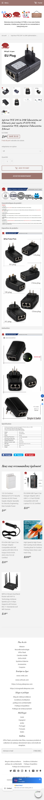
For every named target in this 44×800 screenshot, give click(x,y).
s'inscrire (37, 751)
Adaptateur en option (9, 146)
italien (22, 732)
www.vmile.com (22, 676)
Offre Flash (22, 652)
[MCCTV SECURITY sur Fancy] (40, 771)
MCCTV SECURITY (24, 777)
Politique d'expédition (22, 706)
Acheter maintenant (22, 176)
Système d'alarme (22, 661)
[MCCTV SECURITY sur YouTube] (33, 771)
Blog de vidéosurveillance (22, 697)
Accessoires (22, 664)
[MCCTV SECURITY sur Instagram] (22, 771)
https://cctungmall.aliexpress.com (22, 688)
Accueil (4, 35)
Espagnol (22, 720)
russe (22, 717)
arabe (22, 723)
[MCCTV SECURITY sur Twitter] (11, 771)
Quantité (5, 157)
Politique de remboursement (22, 709)
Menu (6, 3)
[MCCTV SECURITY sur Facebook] (14, 771)
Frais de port (6, 140)
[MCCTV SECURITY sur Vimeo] (37, 771)
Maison (22, 647)
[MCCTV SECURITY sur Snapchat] (26, 771)
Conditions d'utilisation (22, 700)
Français (22, 729)
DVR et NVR (22, 658)
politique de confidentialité (22, 703)
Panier (39, 3)
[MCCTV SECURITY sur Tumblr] (29, 771)
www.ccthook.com (22, 680)
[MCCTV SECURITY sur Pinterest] (18, 771)
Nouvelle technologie (22, 649)
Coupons (22, 667)
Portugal (22, 726)
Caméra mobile (22, 655)
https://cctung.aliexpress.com (22, 684)
